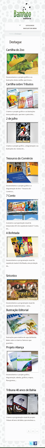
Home (11, 34)
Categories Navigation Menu (30, 27)
